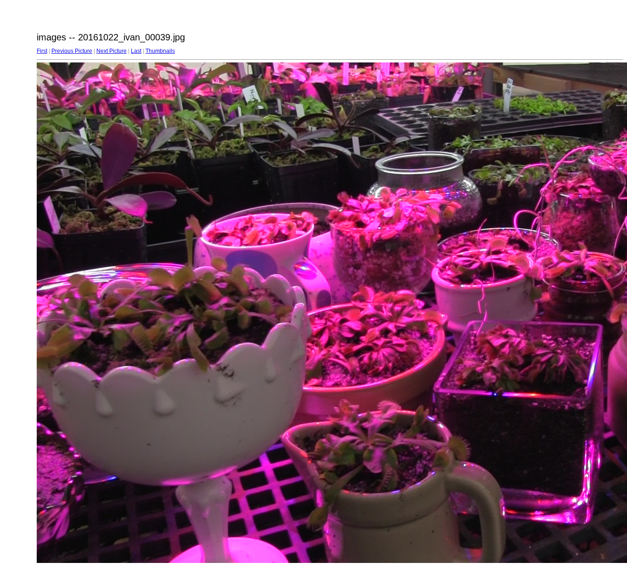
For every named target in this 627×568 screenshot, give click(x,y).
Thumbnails (160, 51)
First (42, 51)
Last (136, 51)
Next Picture (111, 51)
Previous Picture (71, 51)
